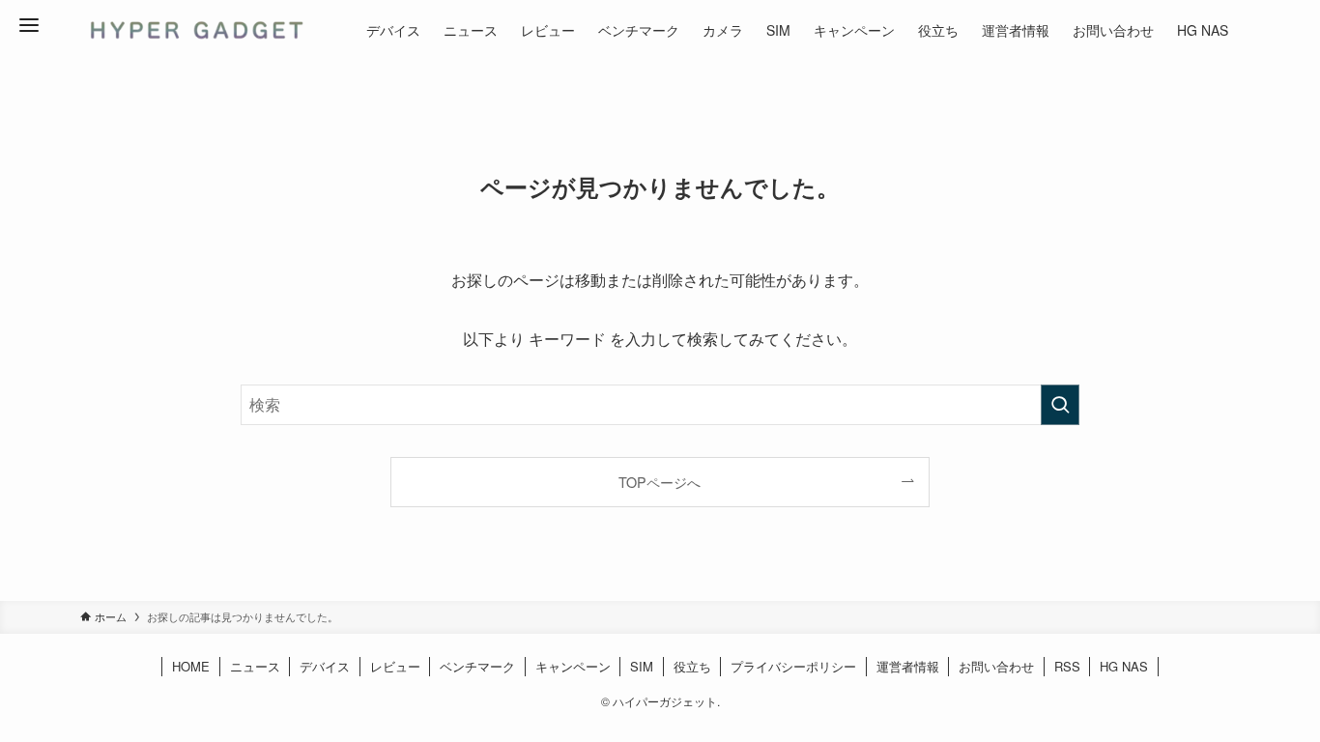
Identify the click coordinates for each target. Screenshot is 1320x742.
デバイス (325, 666)
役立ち (692, 666)
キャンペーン (573, 666)
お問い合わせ (996, 666)
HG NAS (1124, 666)
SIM (641, 666)
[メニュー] (29, 25)
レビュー (395, 666)
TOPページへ (659, 481)
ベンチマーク (477, 666)
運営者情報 (907, 666)
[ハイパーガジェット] (194, 29)
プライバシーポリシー (793, 666)
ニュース (255, 666)
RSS (1067, 666)
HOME (191, 666)
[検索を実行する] (1060, 405)
